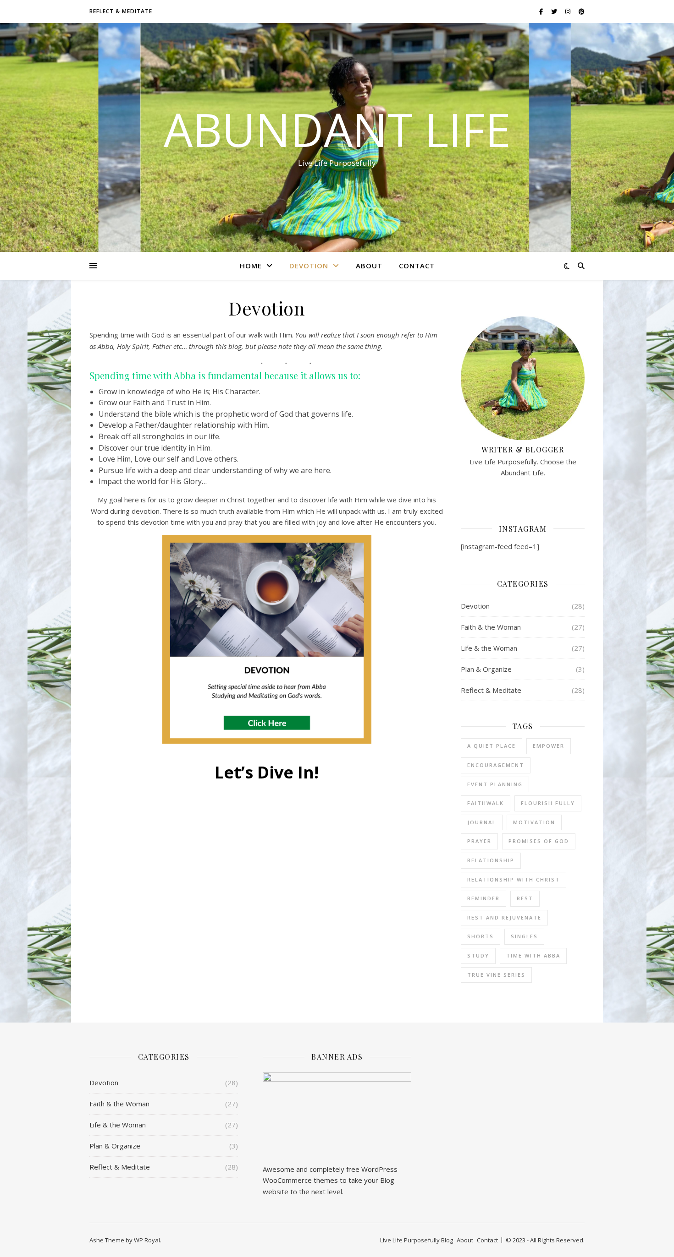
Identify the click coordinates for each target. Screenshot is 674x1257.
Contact (417, 265)
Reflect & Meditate (120, 11)
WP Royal (147, 1240)
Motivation (534, 822)
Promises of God (538, 841)
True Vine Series (496, 974)
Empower (548, 745)
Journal (481, 822)
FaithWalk (485, 803)
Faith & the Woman (491, 626)
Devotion (308, 265)
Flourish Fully (548, 803)
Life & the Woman (489, 648)
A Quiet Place (491, 745)
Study (478, 955)
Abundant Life (337, 129)
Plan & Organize (486, 669)
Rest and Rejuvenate (504, 917)
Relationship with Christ (513, 879)
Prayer (479, 841)
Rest (525, 898)
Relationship (490, 860)
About (369, 265)
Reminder (483, 898)
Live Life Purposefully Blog (416, 1240)
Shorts (480, 936)
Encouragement (495, 765)
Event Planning (495, 784)
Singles (524, 936)
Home (251, 265)
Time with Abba (533, 955)
